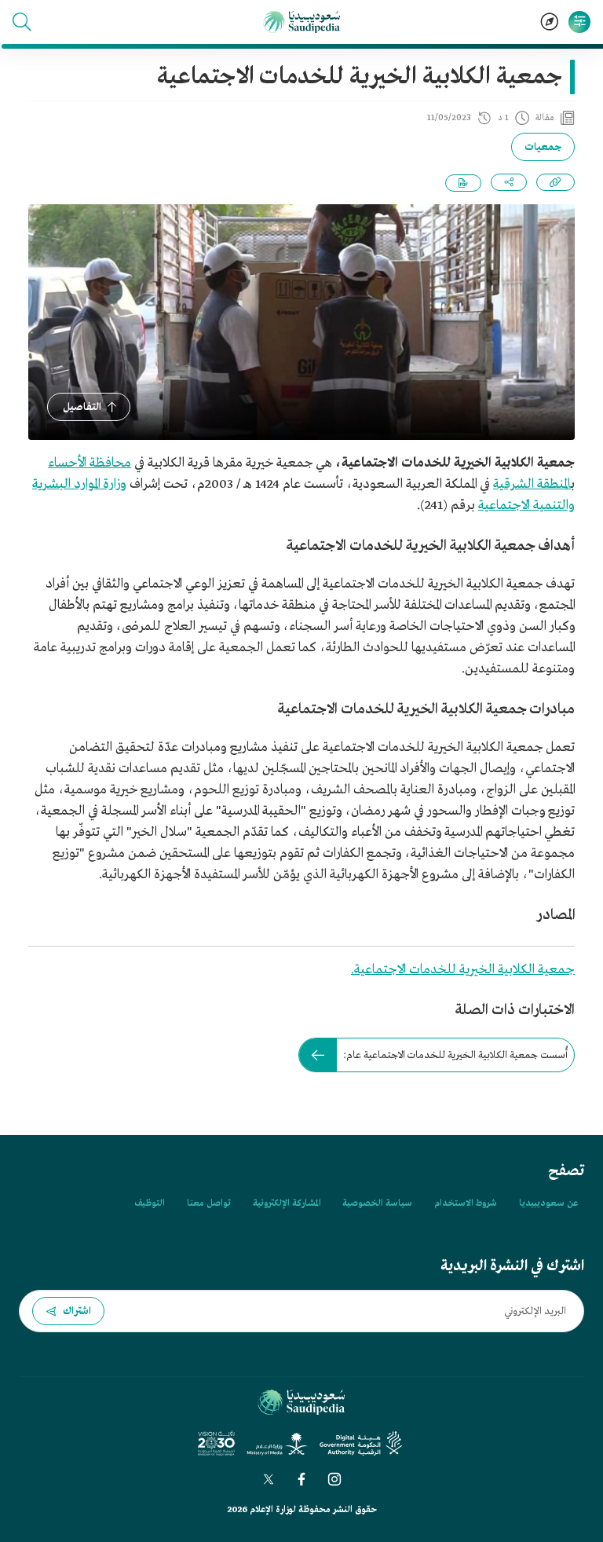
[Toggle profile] (579, 22)
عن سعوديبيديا (548, 1203)
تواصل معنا (209, 1203)
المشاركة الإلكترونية (286, 1203)
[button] (22, 22)
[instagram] (334, 1479)
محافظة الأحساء (89, 463)
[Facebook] (301, 1479)
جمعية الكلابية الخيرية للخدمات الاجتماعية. (463, 969)
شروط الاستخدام (465, 1203)
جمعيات (542, 147)
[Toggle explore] (549, 22)
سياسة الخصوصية (377, 1203)
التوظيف (149, 1203)
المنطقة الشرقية (532, 484)
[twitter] (268, 1479)
